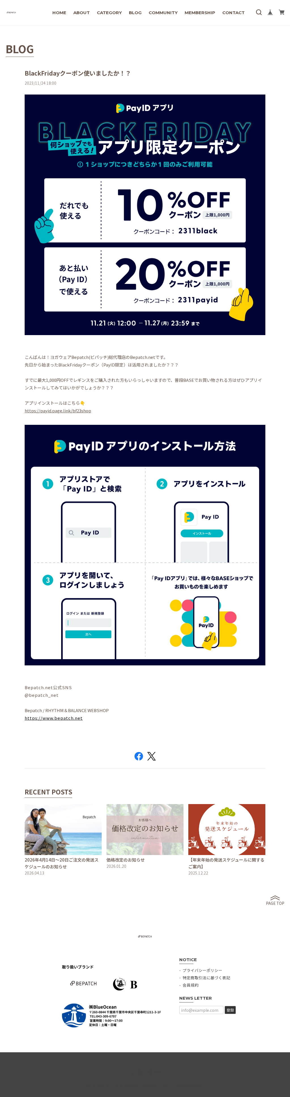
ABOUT (81, 12)
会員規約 (191, 985)
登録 (230, 1010)
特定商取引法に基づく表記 (206, 977)
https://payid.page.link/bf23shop (58, 410)
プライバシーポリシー (202, 970)
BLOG (135, 12)
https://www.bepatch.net (54, 718)
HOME (59, 12)
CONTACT (233, 12)
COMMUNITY (163, 12)
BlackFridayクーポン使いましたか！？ (78, 73)
